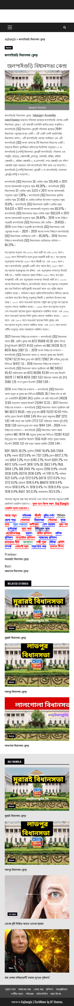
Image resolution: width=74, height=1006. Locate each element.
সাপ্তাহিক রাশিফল (25, 537)
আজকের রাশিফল (48, 537)
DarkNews (40, 1002)
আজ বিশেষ (55, 993)
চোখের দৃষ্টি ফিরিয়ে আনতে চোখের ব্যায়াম (37, 897)
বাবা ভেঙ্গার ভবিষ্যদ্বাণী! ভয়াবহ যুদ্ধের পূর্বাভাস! (37, 951)
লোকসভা (25, 519)
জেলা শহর (10, 519)
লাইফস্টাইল (42, 993)
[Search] (64, 27)
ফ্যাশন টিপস (57, 546)
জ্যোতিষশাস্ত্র (13, 532)
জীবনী (38, 515)
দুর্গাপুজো (12, 528)
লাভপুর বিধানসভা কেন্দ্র (37, 665)
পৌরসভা (53, 519)
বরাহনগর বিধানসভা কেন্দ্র (16, 568)
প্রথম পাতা (10, 989)
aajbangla (10, 39)
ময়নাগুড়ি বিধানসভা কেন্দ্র (16, 556)
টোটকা (52, 541)
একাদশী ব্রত (22, 546)
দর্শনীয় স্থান (17, 993)
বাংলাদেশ (27, 541)
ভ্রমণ (29, 532)
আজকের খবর (24, 989)
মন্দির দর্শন (49, 515)
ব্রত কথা (26, 528)
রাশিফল (49, 989)
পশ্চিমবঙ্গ (26, 515)
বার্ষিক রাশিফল (45, 532)
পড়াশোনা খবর (38, 546)
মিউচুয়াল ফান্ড (42, 528)
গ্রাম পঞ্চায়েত (20, 523)
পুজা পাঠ (63, 523)
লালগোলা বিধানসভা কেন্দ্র (37, 719)
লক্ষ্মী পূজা (41, 541)
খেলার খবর (38, 989)
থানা (7, 523)
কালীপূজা (34, 523)
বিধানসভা (9, 47)
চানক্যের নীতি (12, 541)
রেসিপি (60, 541)
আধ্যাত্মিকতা (61, 989)
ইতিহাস (11, 968)
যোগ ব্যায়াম (48, 523)
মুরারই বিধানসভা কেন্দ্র (37, 611)
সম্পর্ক (8, 546)
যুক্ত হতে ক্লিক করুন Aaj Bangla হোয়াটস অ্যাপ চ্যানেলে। (37, 505)
